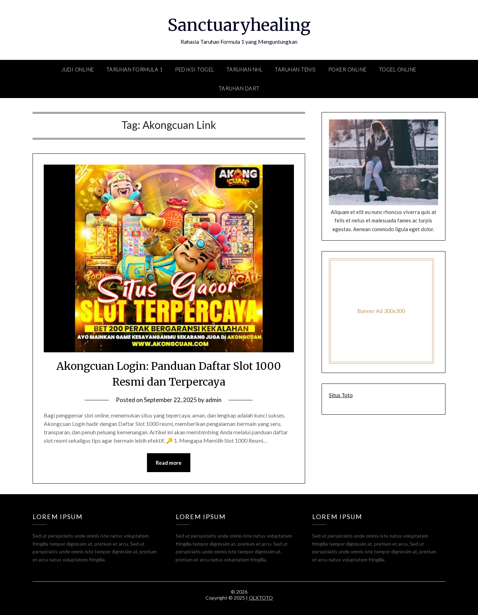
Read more (169, 462)
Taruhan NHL (244, 69)
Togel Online (397, 69)
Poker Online (347, 69)
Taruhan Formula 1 (134, 69)
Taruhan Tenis (295, 69)
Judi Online (78, 69)
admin (213, 399)
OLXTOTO (261, 598)
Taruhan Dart (239, 88)
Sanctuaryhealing (239, 24)
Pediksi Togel (194, 69)
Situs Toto (341, 395)
